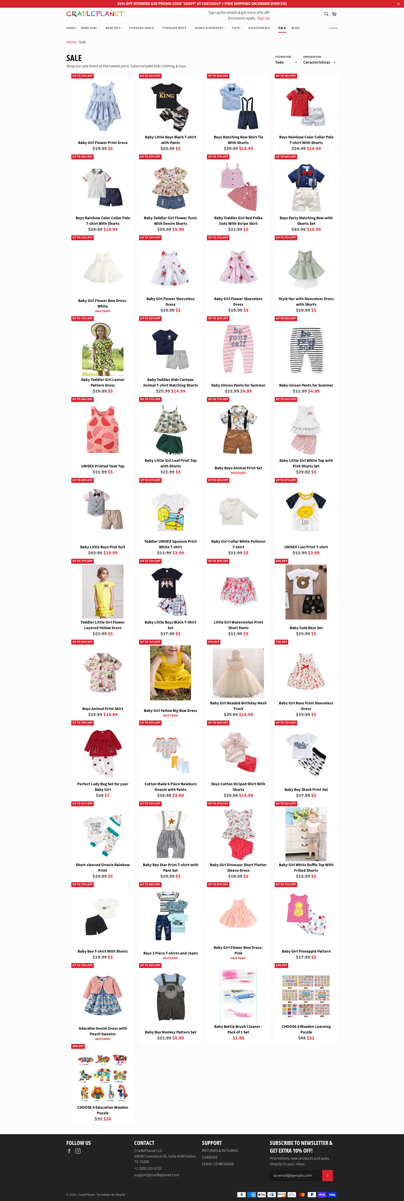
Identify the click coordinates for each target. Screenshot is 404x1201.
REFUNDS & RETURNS (220, 1151)
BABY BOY (113, 28)
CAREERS (209, 1157)
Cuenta (333, 28)
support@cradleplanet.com (156, 1175)
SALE (282, 28)
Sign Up (263, 18)
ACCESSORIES (259, 28)
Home (71, 42)
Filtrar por (283, 57)
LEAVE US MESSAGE (218, 1164)
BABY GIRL (89, 28)
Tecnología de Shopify (110, 1194)
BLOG (296, 28)
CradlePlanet (86, 1194)
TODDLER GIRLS (142, 28)
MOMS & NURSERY (209, 28)
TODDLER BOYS (174, 28)
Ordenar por (312, 57)
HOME (71, 28)
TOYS (236, 28)
